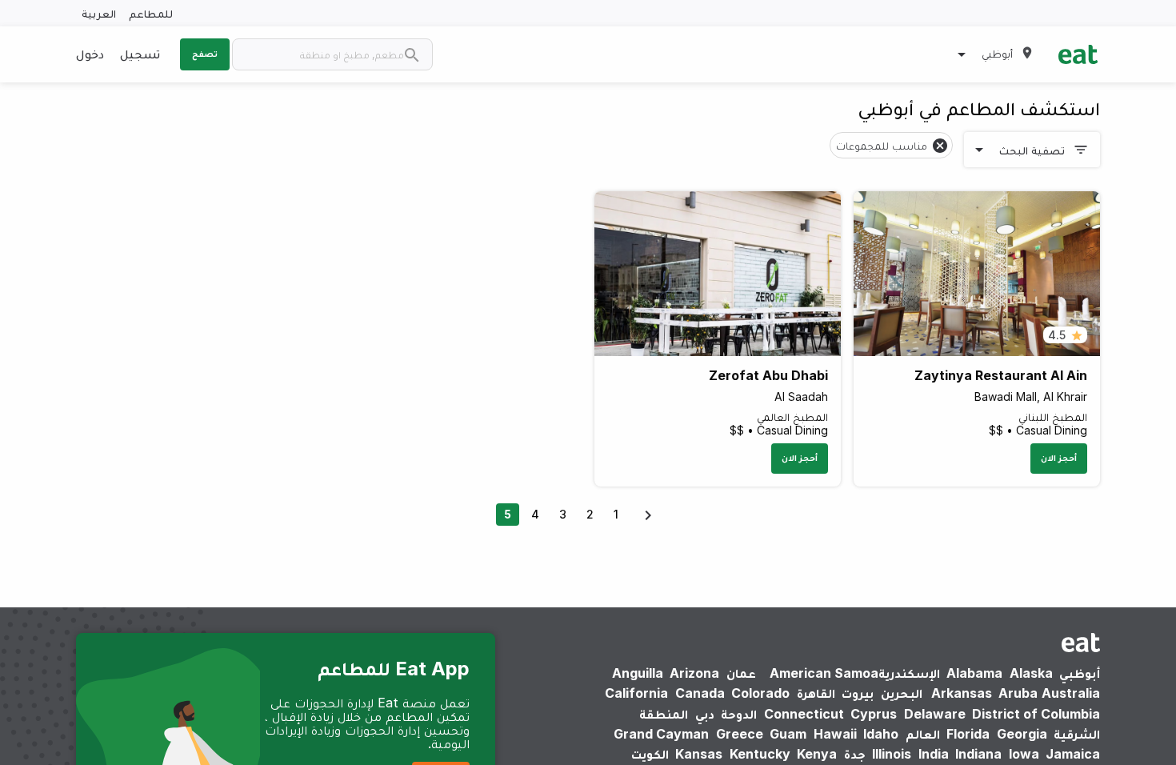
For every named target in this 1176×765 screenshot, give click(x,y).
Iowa (1024, 754)
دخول (90, 54)
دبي (704, 714)
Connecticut (804, 714)
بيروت (858, 693)
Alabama (974, 673)
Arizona (694, 673)
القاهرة (816, 693)
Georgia (1022, 734)
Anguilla (637, 673)
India (933, 754)
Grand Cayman (661, 734)
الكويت (650, 754)
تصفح (205, 53)
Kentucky (760, 754)
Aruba (1018, 693)
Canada (700, 693)
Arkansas (961, 693)
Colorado (760, 693)
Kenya (817, 754)
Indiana (978, 754)
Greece (739, 734)
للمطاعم (151, 13)
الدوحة (739, 714)
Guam (788, 734)
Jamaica (1073, 754)
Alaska (1031, 673)
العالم (923, 734)
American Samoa (824, 673)
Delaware (935, 714)
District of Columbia (1036, 714)
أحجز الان (1059, 457)
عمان (741, 673)
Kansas (698, 754)
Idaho (880, 734)
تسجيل (140, 54)
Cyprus (873, 714)
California (636, 693)
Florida (968, 734)
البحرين (901, 693)
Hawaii (835, 734)
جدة (855, 754)
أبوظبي (1079, 673)
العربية (99, 13)
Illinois (891, 754)
